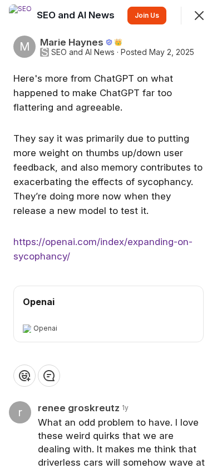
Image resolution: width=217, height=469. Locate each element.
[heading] (77, 15)
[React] (24, 375)
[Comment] (49, 376)
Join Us (147, 15)
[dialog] (108, 234)
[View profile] (20, 15)
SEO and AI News (83, 52)
